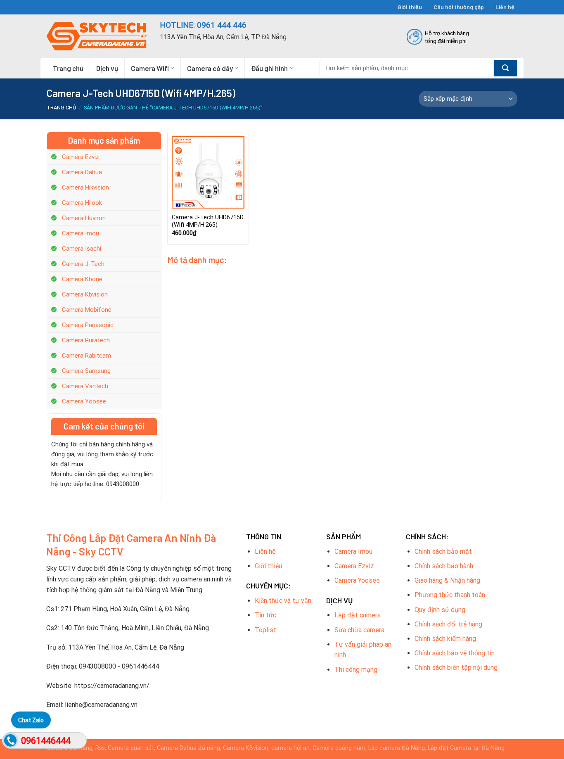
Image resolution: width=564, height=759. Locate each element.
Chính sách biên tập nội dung (456, 667)
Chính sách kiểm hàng (445, 639)
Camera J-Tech (83, 264)
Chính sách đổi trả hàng (448, 624)
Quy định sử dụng (440, 610)
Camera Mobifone (86, 309)
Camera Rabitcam (86, 355)
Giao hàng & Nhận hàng (447, 580)
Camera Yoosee (84, 401)
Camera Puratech (86, 340)
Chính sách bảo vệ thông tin (455, 653)
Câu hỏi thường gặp (459, 6)
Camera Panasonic (88, 325)
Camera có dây (210, 68)
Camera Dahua (82, 172)
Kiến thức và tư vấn (283, 601)
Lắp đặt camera (357, 615)
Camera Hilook (82, 202)
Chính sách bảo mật (443, 551)
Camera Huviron (84, 218)
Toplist (265, 630)
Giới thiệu (410, 6)
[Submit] (505, 68)
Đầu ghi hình (269, 68)
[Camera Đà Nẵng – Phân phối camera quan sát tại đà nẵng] (97, 36)
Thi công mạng (355, 670)
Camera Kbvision (85, 294)
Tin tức (265, 615)
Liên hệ (504, 6)
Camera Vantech (85, 386)
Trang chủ (68, 68)
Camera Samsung (86, 371)
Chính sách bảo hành (444, 566)
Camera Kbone (82, 279)
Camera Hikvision (85, 187)
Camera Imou (80, 233)
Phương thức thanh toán (450, 595)
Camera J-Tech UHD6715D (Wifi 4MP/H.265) (208, 221)
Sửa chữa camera (359, 630)
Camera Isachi (81, 248)
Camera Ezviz (80, 157)
